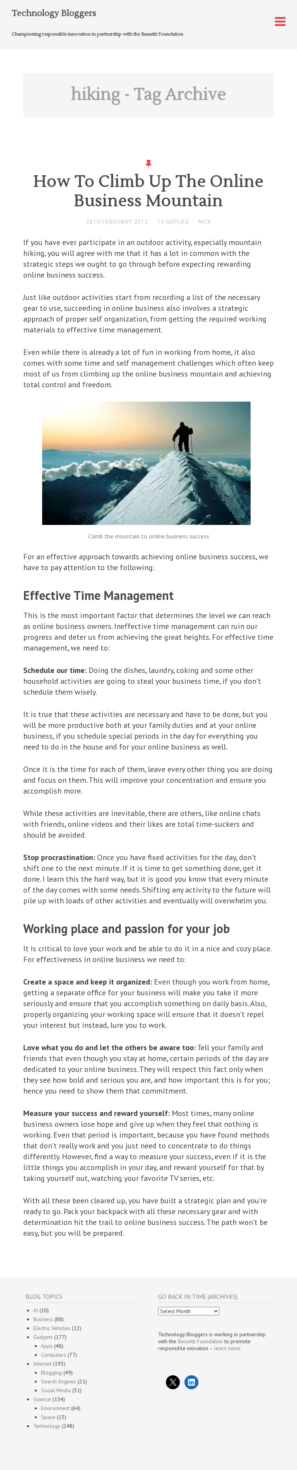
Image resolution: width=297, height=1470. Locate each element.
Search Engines (58, 1381)
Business (43, 1319)
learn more (227, 1348)
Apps (47, 1345)
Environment (55, 1408)
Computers (53, 1354)
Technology (46, 1425)
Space (48, 1417)
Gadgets (43, 1337)
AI (35, 1310)
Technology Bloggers (54, 13)
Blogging (51, 1372)
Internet (42, 1363)
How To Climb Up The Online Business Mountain (149, 191)
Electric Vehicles (51, 1328)
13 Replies (173, 222)
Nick (204, 222)
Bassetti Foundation (200, 1341)
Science (42, 1399)
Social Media (56, 1390)
